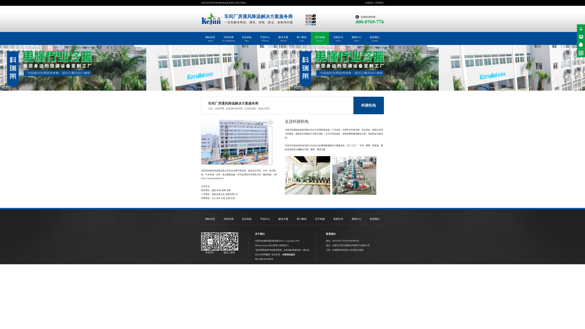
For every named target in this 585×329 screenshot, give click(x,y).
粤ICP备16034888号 (264, 259)
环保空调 (228, 39)
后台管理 (273, 245)
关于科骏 (320, 39)
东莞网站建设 (288, 254)
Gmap (264, 245)
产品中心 (265, 39)
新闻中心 (356, 39)
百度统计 (283, 245)
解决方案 (283, 39)
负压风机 (247, 39)
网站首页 (210, 39)
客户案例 (302, 39)
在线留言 (369, 3)
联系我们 (379, 3)
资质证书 (338, 39)
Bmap (258, 245)
